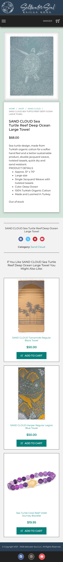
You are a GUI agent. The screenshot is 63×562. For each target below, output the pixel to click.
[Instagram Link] (31, 557)
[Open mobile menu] (4, 21)
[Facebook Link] (21, 557)
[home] (8, 7)
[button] (52, 38)
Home (12, 108)
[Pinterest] (35, 239)
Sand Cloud (34, 108)
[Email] (42, 239)
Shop (21, 108)
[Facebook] (21, 239)
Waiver (47, 21)
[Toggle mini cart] (58, 21)
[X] (28, 239)
